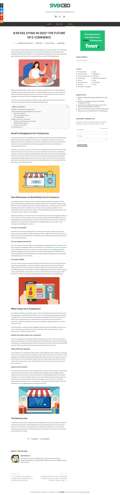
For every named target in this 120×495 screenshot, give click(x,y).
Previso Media (78, 492)
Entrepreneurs (82, 78)
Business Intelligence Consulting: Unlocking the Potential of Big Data (22, 478)
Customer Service (82, 74)
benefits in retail (36, 149)
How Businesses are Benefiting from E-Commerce (27, 111)
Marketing (39, 43)
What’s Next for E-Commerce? (21, 119)
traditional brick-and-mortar (54, 247)
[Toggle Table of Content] (66, 107)
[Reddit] (1, 14)
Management (96, 74)
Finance (80, 80)
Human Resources (82, 82)
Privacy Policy (86, 492)
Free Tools (59, 24)
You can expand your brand (22, 115)
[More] (1, 21)
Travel (94, 84)
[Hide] (0, 24)
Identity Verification (50, 379)
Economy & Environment (84, 76)
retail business (45, 439)
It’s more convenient (20, 113)
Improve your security (20, 125)
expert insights (28, 313)
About (49, 24)
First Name (92, 136)
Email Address (92, 129)
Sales (94, 80)
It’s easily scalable (19, 117)
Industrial (80, 84)
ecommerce (34, 439)
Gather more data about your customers (25, 121)
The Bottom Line (17, 127)
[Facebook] (1, 11)
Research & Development (99, 78)
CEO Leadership (82, 72)
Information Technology (25, 43)
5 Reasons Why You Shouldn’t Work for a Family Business (93, 111)
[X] (1, 5)
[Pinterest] (1, 18)
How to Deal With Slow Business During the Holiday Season (93, 108)
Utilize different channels (21, 123)
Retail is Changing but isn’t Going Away (24, 109)
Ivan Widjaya (60, 43)
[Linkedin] (1, 8)
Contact (70, 24)
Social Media (96, 82)
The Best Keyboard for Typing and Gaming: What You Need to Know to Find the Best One (53, 478)
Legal (94, 72)
